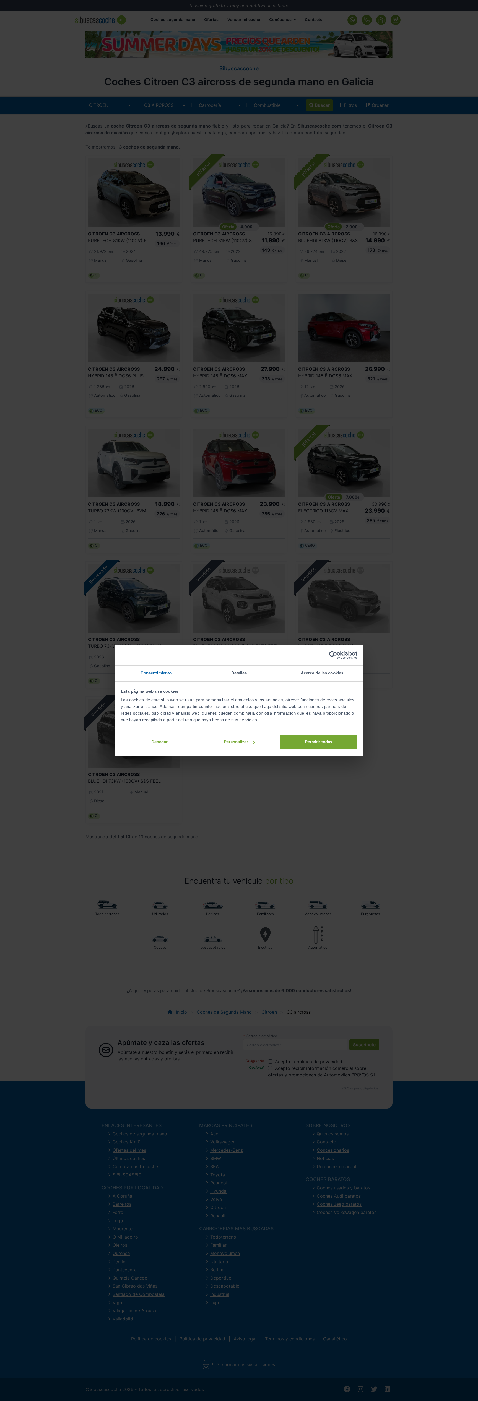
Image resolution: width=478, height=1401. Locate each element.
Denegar (159, 742)
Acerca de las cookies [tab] (322, 673)
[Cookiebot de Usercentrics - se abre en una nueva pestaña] (333, 655)
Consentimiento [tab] (156, 673)
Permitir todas (318, 742)
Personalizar (236, 742)
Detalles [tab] (239, 673)
